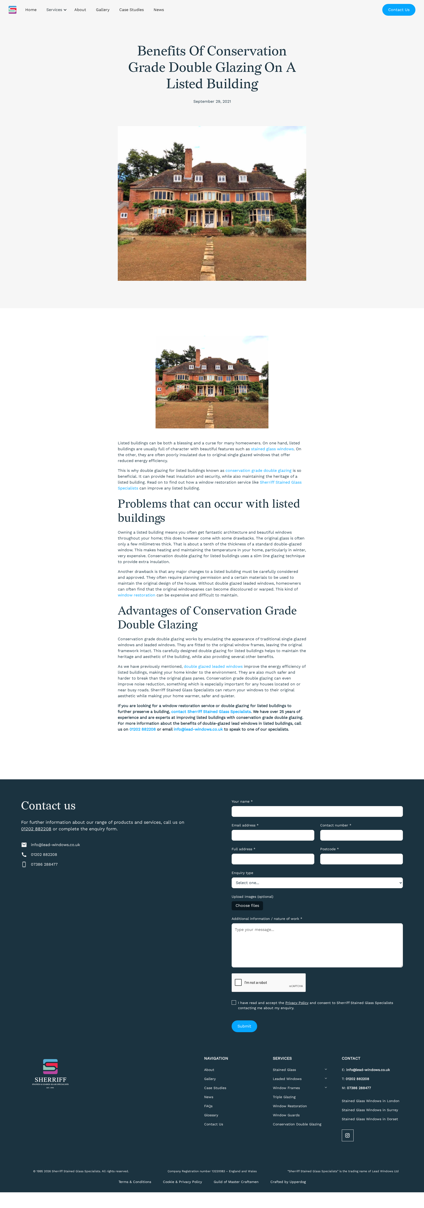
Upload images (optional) (252, 897)
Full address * (243, 849)
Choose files (247, 905)
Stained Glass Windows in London (370, 1101)
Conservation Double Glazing (297, 1124)
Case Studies (215, 1088)
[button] (55, 10)
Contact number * (335, 825)
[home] (12, 10)
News (208, 1097)
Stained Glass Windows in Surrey (370, 1110)
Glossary (211, 1115)
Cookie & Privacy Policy (182, 1182)
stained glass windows (272, 449)
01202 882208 (36, 828)
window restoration (136, 595)
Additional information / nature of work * (267, 919)
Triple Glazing (284, 1097)
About (209, 1070)
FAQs (208, 1106)
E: (366, 1070)
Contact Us (399, 9)
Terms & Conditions (135, 1182)
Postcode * (329, 849)
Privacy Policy (296, 1003)
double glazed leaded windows (213, 666)
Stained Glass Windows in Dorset (370, 1119)
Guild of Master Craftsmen (236, 1182)
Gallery (210, 1079)
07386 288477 (44, 864)
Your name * (242, 801)
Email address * (245, 825)
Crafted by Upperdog (288, 1182)
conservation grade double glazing (258, 470)
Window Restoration (290, 1106)
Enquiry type (242, 873)
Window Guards (286, 1115)
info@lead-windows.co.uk (55, 844)
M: (356, 1088)
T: (355, 1079)
